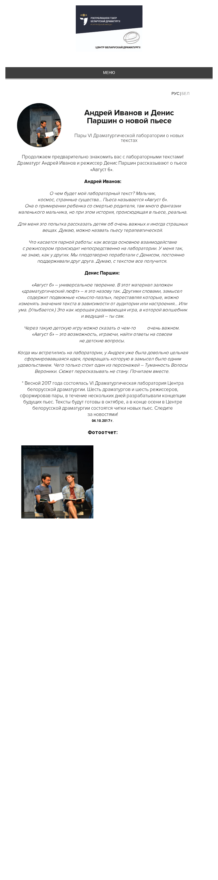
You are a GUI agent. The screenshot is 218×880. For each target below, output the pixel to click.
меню (109, 73)
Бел (185, 93)
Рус (175, 93)
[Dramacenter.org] (109, 29)
